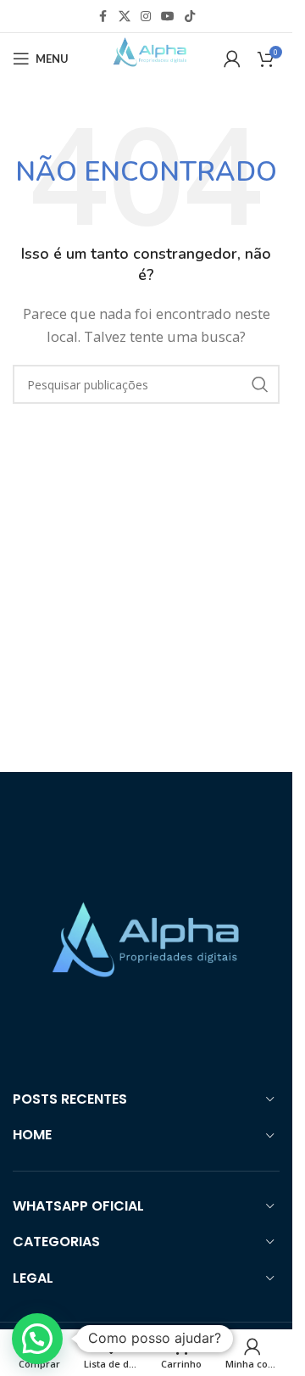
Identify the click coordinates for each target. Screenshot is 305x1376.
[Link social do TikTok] (190, 16)
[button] (37, 1338)
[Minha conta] (232, 59)
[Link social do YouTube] (168, 16)
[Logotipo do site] (146, 56)
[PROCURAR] (260, 384)
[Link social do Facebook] (103, 16)
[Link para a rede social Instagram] (146, 16)
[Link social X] (125, 16)
